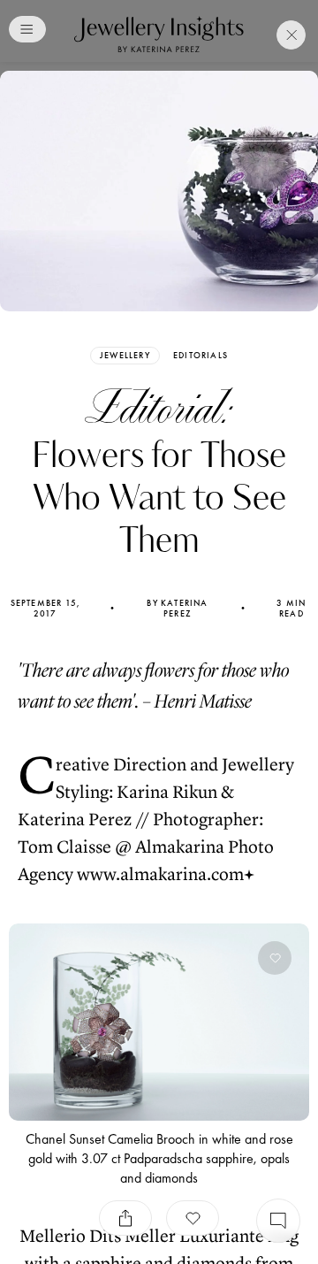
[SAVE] (192, 1218)
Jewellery (125, 355)
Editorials (200, 355)
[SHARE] (125, 1218)
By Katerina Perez (177, 608)
